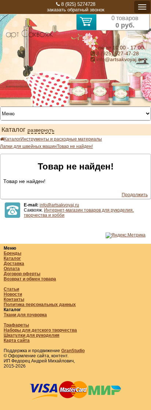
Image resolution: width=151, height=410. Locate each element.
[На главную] (29, 37)
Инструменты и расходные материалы (61, 139)
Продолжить (135, 194)
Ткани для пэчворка (25, 314)
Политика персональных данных (40, 304)
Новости (13, 294)
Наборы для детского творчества (40, 330)
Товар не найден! (75, 146)
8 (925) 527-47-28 (117, 53)
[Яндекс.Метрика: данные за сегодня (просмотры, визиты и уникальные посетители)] (126, 235)
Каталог (12, 139)
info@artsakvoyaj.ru (119, 59)
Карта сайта (17, 340)
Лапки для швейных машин (28, 146)
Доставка (14, 263)
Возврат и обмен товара (30, 279)
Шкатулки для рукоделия (31, 335)
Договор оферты (22, 273)
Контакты (14, 299)
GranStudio (73, 350)
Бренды (12, 253)
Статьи (11, 289)
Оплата (12, 268)
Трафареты (16, 325)
